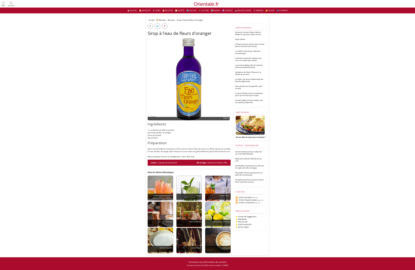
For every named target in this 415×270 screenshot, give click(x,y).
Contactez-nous (196, 262)
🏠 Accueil (132, 10)
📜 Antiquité (144, 10)
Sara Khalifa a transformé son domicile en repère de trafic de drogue (249, 167)
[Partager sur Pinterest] (164, 26)
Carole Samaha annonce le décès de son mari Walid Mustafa (248, 153)
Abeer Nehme (240, 39)
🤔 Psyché (270, 10)
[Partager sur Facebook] (150, 26)
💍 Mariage (258, 10)
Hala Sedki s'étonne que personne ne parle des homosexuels (249, 174)
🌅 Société (179, 10)
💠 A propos (282, 10)
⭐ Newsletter (241, 219)
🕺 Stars (156, 10)
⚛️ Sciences (227, 10)
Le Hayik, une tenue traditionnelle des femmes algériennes (249, 80)
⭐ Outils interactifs (243, 224)
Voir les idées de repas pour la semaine (250, 137)
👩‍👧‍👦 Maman (215, 10)
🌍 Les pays (191, 10)
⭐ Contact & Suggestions (246, 216)
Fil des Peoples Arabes (247, 200)
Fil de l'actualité (244, 197)
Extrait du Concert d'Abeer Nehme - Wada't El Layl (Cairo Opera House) (248, 33)
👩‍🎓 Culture (204, 10)
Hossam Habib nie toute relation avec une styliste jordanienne (249, 101)
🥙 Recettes (167, 10)
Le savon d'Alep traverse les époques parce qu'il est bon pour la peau (249, 94)
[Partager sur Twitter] (157, 26)
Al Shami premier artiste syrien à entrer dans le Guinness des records (249, 45)
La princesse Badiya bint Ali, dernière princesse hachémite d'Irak (249, 66)
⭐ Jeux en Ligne (242, 227)
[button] (3, 4)
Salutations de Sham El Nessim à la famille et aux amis (248, 73)
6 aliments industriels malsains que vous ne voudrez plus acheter (248, 59)
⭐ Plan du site (241, 222)
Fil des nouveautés (246, 202)
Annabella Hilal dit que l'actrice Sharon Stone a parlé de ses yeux (249, 181)
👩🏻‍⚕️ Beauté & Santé (243, 10)
